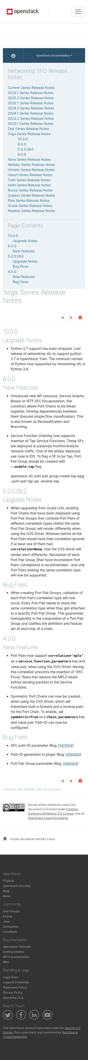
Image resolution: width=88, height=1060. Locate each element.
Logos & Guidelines (16, 982)
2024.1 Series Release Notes (30, 113)
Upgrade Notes (25, 241)
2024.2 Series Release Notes (31, 108)
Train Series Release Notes (29, 180)
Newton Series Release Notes (31, 211)
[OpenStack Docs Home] (13, 55)
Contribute (10, 931)
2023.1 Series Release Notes (30, 123)
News (7, 896)
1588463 (69, 763)
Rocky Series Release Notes (30, 190)
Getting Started (13, 952)
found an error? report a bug (32, 839)
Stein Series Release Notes (29, 185)
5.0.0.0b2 (25, 149)
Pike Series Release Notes (28, 200)
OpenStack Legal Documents (48, 818)
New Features (24, 251)
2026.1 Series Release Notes (30, 93)
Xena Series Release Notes (29, 159)
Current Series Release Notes (31, 87)
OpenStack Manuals (17, 946)
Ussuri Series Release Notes (30, 175)
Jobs (6, 921)
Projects (8, 880)
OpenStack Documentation (53, 55)
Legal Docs (10, 977)
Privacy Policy (13, 992)
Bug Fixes (20, 266)
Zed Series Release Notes (28, 129)
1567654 (65, 745)
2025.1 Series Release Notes (30, 103)
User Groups (11, 911)
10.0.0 (23, 139)
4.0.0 (22, 154)
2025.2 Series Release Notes (31, 98)
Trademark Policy (15, 987)
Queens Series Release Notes (31, 195)
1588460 (72, 754)
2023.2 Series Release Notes (31, 118)
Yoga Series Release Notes (29, 134)
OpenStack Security (17, 886)
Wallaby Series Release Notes (31, 164)
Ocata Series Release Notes (30, 205)
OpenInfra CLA (13, 997)
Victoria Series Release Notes (31, 170)
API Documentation (16, 957)
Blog (6, 891)
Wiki (6, 962)
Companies (10, 926)
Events (7, 916)
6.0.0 (22, 144)
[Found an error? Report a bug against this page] (80, 318)
